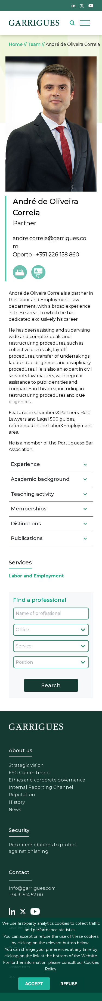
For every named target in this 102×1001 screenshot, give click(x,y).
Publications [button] (26, 538)
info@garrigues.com (32, 888)
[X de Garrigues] (82, 5)
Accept (34, 983)
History (17, 802)
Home (16, 44)
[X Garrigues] (23, 911)
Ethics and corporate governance (47, 780)
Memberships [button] (28, 509)
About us (20, 751)
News (15, 809)
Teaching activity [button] (32, 494)
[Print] (20, 272)
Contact (19, 872)
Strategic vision (26, 765)
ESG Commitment (29, 772)
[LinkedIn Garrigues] (12, 911)
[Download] (38, 272)
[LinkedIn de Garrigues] (73, 5)
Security (19, 830)
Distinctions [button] (26, 524)
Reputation (22, 794)
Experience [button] (25, 464)
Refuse (68, 983)
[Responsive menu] (84, 23)
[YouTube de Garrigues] (90, 5)
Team (34, 44)
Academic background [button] (40, 479)
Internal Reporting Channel (41, 787)
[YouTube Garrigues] (35, 911)
